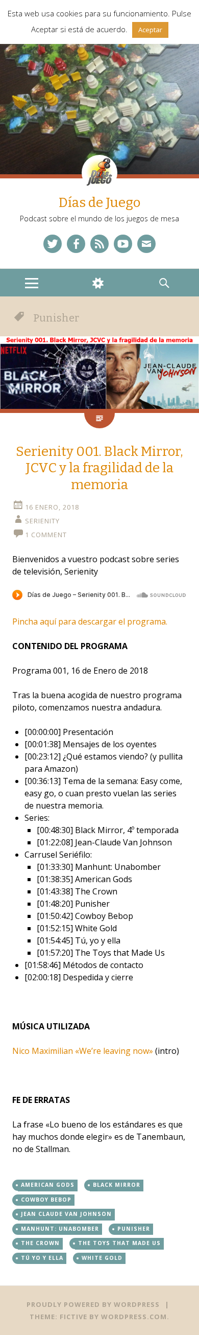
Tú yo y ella (42, 1257)
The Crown (40, 1243)
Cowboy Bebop (46, 1199)
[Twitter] (52, 244)
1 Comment (46, 534)
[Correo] (146, 244)
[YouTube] (123, 244)
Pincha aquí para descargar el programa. (89, 621)
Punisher (133, 1228)
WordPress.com (134, 1316)
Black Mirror (116, 1184)
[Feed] (99, 244)
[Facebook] (76, 244)
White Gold (102, 1257)
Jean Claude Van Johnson (66, 1213)
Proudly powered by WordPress (93, 1304)
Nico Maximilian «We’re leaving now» (82, 1050)
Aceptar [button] (150, 29)
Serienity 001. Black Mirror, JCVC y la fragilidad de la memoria (99, 468)
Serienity (42, 520)
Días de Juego (99, 203)
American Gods (47, 1184)
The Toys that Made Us (119, 1243)
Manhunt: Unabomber (60, 1228)
